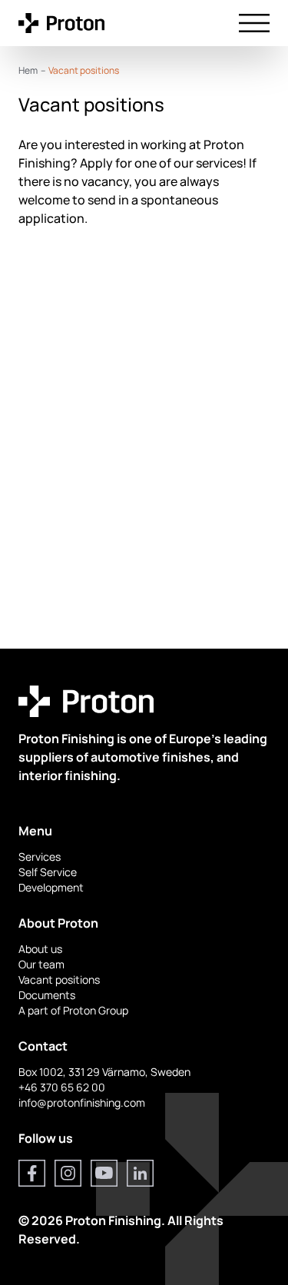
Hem (28, 71)
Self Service (47, 872)
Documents (46, 995)
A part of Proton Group (73, 1010)
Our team (41, 964)
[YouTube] (104, 1173)
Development (51, 887)
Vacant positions (59, 979)
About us (40, 948)
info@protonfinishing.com (81, 1102)
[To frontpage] (61, 23)
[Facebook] (31, 1173)
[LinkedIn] (140, 1173)
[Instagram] (68, 1173)
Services (39, 856)
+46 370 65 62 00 (61, 1087)
